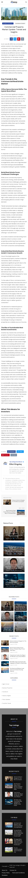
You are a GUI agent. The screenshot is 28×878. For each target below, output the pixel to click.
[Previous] (21, 523)
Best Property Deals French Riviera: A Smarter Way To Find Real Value (14, 550)
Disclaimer (5, 875)
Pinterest (6, 455)
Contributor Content (20, 23)
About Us (4, 870)
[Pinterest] (18, 39)
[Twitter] (15, 39)
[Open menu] (2, 2)
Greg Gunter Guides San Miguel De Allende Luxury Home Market (14, 567)
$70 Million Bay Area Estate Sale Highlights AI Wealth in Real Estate (14, 583)
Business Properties (8, 23)
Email (14, 455)
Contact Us (13, 870)
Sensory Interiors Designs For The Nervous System (14, 536)
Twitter (21, 451)
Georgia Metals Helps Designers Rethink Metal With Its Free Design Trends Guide (20, 629)
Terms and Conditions (18, 873)
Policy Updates (6, 699)
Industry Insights (14, 533)
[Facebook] (11, 39)
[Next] (23, 523)
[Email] (22, 39)
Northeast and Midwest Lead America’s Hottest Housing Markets (7, 629)
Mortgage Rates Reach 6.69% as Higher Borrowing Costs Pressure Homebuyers (18, 842)
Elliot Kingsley (15, 464)
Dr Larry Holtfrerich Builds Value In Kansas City (18, 850)
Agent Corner (14, 565)
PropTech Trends (6, 703)
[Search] (26, 2)
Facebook (12, 451)
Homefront (5, 691)
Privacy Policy (6, 873)
